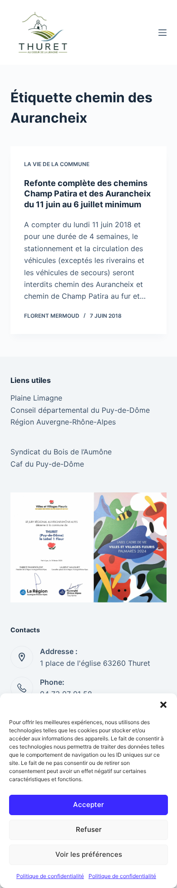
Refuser (89, 829)
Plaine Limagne (36, 397)
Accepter (88, 804)
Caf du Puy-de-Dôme (47, 463)
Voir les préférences (88, 854)
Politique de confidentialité (50, 876)
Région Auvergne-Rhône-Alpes (63, 421)
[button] (163, 704)
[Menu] (162, 33)
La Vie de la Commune (56, 164)
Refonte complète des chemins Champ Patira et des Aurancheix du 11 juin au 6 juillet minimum (87, 193)
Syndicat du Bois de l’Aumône (61, 451)
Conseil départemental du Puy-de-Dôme (80, 410)
